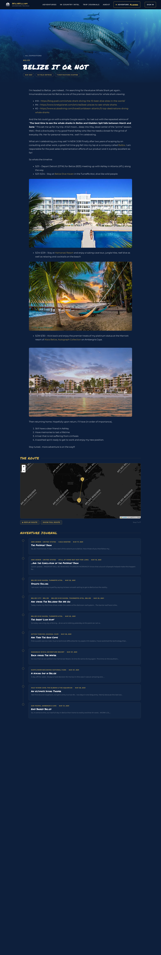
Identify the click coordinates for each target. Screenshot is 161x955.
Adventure (128, 4)
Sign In (150, 5)
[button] (82, 479)
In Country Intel (69, 5)
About (106, 5)
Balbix (121, 145)
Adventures (49, 5)
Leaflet (124, 517)
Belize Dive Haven (64, 174)
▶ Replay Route (29, 522)
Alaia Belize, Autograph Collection (63, 339)
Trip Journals (91, 5)
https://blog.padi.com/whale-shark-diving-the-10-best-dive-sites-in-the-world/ (83, 101)
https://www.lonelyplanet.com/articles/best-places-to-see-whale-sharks (78, 104)
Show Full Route (51, 522)
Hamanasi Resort (64, 252)
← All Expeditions (32, 56)
